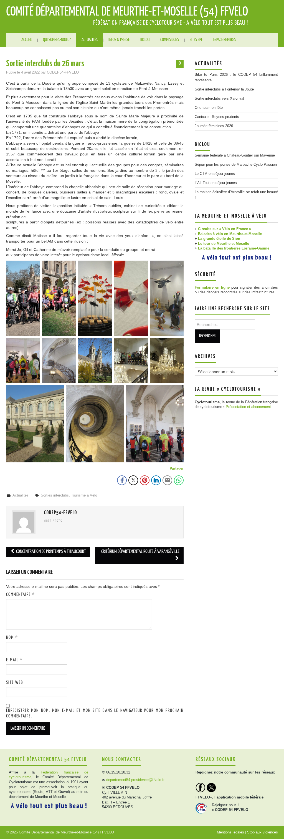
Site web (14, 683)
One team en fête (209, 108)
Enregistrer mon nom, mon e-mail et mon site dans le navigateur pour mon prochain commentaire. (95, 713)
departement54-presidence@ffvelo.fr (135, 780)
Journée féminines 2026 (214, 126)
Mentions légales (230, 832)
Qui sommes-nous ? (57, 40)
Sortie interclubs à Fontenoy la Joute (224, 89)
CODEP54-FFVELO (63, 72)
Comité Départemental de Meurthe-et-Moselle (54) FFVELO (127, 12)
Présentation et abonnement (248, 407)
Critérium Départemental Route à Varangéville (140, 551)
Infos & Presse (119, 40)
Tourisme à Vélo (84, 495)
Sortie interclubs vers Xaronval (219, 98)
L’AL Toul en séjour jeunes (216, 183)
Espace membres (224, 40)
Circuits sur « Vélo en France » (224, 229)
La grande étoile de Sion (219, 239)
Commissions (169, 40)
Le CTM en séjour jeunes (215, 174)
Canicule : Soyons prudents (217, 117)
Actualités (90, 40)
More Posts (53, 521)
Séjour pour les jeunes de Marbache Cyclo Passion (236, 165)
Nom (12, 638)
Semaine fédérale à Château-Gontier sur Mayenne (235, 155)
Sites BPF (196, 40)
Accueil (26, 40)
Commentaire (20, 595)
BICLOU (144, 40)
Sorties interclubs (55, 495)
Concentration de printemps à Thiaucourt (50, 551)
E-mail (14, 660)
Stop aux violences (262, 832)
